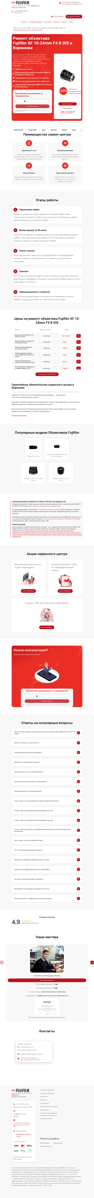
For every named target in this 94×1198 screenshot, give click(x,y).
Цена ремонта (48, 22)
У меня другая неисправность (47, 374)
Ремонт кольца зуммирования (41, 533)
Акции (74, 130)
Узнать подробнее (28, 591)
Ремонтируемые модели (49, 1106)
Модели (64, 130)
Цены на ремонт (68, 104)
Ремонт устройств (36, 22)
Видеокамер (44, 1143)
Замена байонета (30, 531)
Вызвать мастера (47, 980)
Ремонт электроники (58, 534)
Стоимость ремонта (47, 1090)
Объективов (57, 1143)
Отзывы (71, 22)
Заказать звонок (74, 16)
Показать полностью (19, 415)
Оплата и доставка (47, 1093)
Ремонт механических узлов (60, 533)
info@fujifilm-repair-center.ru (20, 1115)
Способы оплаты (46, 1118)
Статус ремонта (58, 16)
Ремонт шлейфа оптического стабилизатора (37, 534)
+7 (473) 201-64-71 (21, 11)
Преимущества (18, 130)
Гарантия (54, 130)
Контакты (64, 22)
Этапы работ (33, 130)
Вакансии (56, 22)
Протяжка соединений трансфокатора (61, 531)
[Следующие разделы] (81, 130)
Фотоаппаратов (46, 1146)
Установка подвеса (42, 531)
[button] (92, 962)
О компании (24, 22)
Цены (43, 130)
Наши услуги (45, 1110)
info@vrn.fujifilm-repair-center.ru (31, 1054)
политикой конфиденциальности (60, 704)
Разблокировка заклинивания (21, 533)
